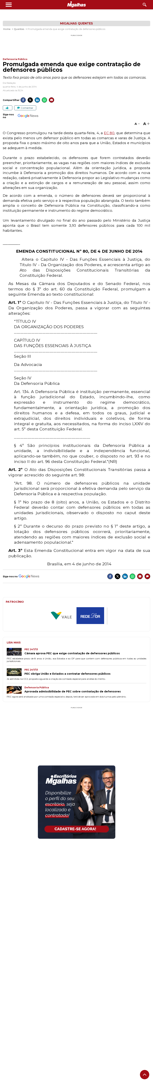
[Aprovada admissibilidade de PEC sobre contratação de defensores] (15, 690)
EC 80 (109, 133)
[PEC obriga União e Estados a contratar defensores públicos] (15, 672)
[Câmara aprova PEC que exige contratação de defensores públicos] (15, 652)
